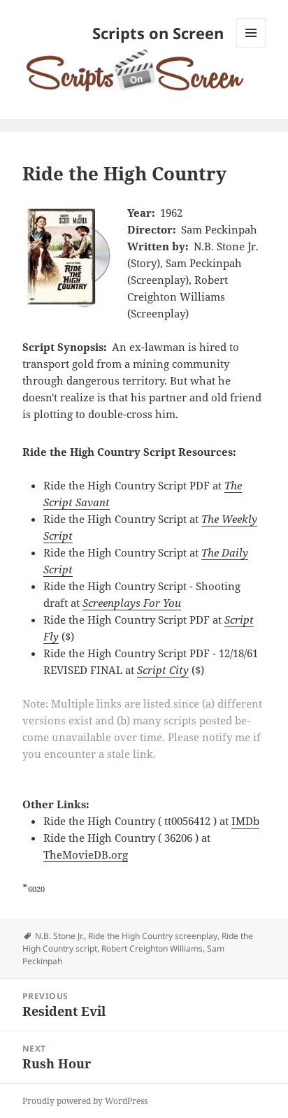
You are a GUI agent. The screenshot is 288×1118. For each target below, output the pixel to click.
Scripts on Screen (158, 32)
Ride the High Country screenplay (152, 936)
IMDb (245, 821)
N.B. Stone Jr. (59, 936)
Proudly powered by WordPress (84, 1101)
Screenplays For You (131, 603)
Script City (163, 670)
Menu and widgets (251, 47)
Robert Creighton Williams (152, 948)
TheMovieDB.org (85, 854)
